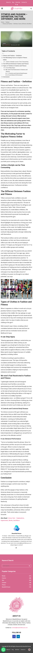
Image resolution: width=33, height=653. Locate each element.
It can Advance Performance (15, 75)
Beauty (3, 575)
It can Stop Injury (10, 67)
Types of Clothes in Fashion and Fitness (14, 66)
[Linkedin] (18, 636)
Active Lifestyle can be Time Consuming (17, 61)
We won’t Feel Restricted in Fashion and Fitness (16, 70)
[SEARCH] (29, 565)
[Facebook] (14, 636)
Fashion (4, 43)
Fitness (4, 584)
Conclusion (6, 77)
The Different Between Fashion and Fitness (16, 63)
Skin (3, 580)
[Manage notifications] (29, 649)
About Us (8, 2)
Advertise (18, 2)
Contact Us (24, 2)
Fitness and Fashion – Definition (12, 55)
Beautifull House (7, 45)
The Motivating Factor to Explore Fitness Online (15, 58)
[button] (3, 649)
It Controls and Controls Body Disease (17, 73)
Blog (13, 2)
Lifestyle (4, 582)
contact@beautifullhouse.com (20, 627)
